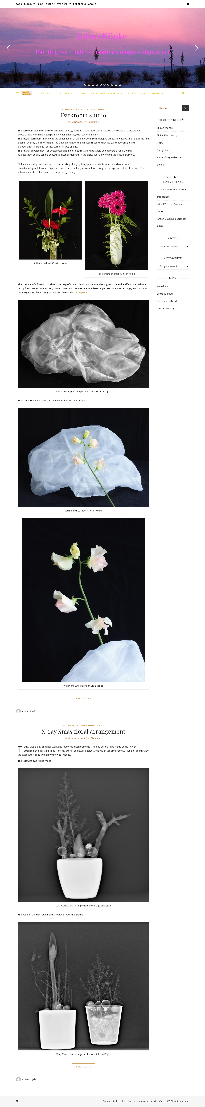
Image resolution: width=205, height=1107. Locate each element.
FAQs (19, 4)
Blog (40, 4)
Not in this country (167, 135)
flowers (68, 109)
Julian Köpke (102, 37)
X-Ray (100, 725)
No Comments (91, 121)
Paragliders (163, 150)
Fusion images (165, 127)
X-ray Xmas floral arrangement (83, 731)
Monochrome (95, 109)
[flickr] (188, 4)
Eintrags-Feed (165, 293)
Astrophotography (58, 4)
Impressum (142, 1101)
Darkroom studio (83, 115)
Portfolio (79, 4)
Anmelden (162, 286)
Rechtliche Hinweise (126, 1101)
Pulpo (160, 142)
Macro (80, 109)
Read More (83, 698)
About (92, 4)
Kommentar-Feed (167, 301)
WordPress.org (165, 308)
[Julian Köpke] (26, 93)
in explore (81, 292)
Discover (29, 4)
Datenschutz (109, 1101)
